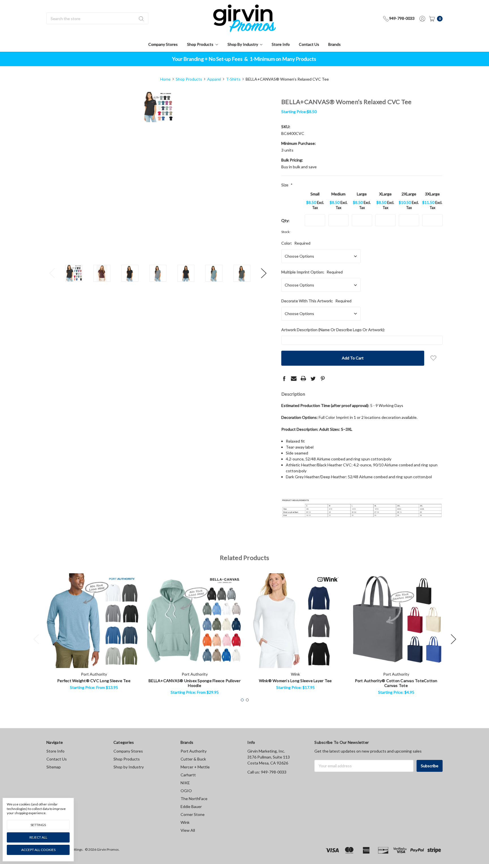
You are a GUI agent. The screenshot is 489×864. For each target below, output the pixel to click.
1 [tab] (242, 700)
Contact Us (309, 44)
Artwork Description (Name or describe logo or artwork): (333, 329)
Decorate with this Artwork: (316, 300)
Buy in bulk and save (299, 166)
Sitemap (53, 766)
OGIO (186, 790)
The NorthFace (194, 798)
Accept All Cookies (38, 850)
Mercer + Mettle (195, 766)
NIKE (185, 782)
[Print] (303, 378)
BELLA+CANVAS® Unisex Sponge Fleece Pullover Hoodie (195, 683)
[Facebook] (284, 378)
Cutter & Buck (193, 759)
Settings (38, 825)
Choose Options (94, 658)
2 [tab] (247, 700)
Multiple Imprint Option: (312, 272)
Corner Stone (193, 814)
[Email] (294, 378)
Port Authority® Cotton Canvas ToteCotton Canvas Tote (396, 683)
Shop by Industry (243, 44)
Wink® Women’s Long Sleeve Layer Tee (295, 680)
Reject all (38, 837)
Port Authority (194, 751)
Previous (52, 273)
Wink (185, 822)
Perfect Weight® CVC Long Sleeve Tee (93, 680)
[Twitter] (313, 378)
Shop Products (200, 44)
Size (287, 184)
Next (263, 273)
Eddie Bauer (191, 806)
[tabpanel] (94, 633)
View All (188, 830)
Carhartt (188, 774)
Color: (295, 243)
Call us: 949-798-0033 (266, 772)
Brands (334, 44)
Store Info (281, 44)
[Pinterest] (322, 378)
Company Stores (163, 44)
